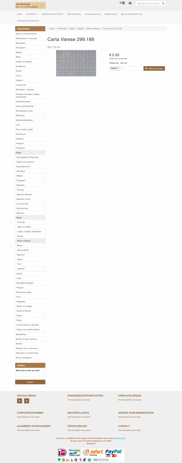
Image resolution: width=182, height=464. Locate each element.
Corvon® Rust (22, 203)
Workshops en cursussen (26, 38)
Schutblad (21, 171)
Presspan (20, 143)
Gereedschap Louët (24, 110)
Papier (18, 152)
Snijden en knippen (24, 61)
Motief (19, 217)
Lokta (19, 278)
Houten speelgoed (23, 357)
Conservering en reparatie (28, 324)
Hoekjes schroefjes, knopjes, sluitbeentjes (28, 95)
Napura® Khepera (24, 194)
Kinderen (21, 268)
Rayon (19, 320)
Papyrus (20, 287)
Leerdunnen (21, 84)
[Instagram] (26, 400)
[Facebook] (19, 400)
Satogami (21, 185)
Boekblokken (21, 334)
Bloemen (21, 254)
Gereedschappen (23, 101)
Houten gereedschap (25, 106)
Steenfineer (21, 134)
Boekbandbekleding (24, 120)
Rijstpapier (21, 301)
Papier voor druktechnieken (28, 329)
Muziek (20, 236)
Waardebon (21, 43)
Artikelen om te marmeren (27, 348)
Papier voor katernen (25, 161)
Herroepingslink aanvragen (79, 399)
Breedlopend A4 (23, 166)
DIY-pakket (20, 47)
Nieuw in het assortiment (26, 33)
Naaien (19, 52)
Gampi (19, 273)
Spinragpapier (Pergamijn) (28, 157)
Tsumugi (20, 189)
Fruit (19, 264)
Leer (18, 124)
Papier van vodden (24, 306)
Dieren (20, 259)
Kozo (19, 296)
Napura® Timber (24, 199)
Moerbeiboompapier (25, 283)
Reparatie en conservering (27, 353)
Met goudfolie (23, 250)
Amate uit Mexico (24, 310)
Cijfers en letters (24, 226)
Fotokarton (20, 148)
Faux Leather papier (24, 129)
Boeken (19, 343)
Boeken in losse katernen (26, 339)
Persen (19, 71)
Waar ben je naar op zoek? (28, 370)
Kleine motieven (24, 240)
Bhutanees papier (24, 292)
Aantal (114, 68)
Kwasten (19, 80)
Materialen (20, 115)
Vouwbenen (21, 66)
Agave (19, 315)
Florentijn (21, 222)
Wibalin (20, 175)
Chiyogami (21, 180)
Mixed (19, 245)
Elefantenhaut (22, 208)
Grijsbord (20, 138)
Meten (18, 57)
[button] (130, 2)
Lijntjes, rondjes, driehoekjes (29, 231)
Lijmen (18, 75)
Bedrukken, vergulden (25, 89)
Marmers (20, 213)
